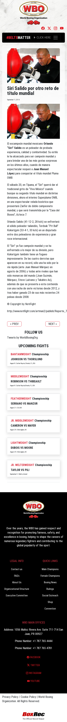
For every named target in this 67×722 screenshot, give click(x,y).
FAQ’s (16, 575)
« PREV (14, 324)
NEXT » (52, 324)
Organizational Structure (16, 589)
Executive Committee (17, 595)
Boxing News (50, 582)
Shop (50, 602)
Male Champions (50, 569)
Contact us (16, 569)
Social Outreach (50, 595)
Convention (50, 608)
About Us (16, 582)
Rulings (50, 589)
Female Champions (50, 575)
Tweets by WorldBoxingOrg (22, 337)
